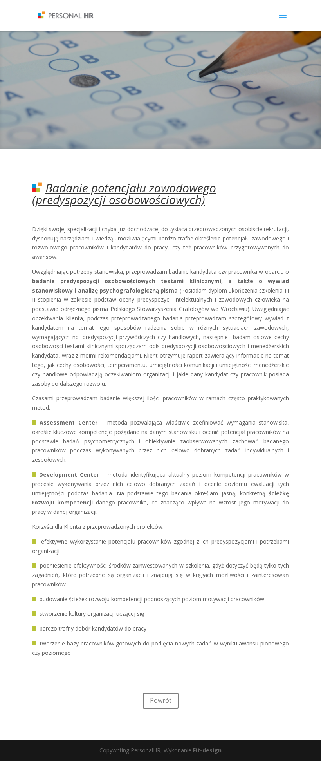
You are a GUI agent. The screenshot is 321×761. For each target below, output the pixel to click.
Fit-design (207, 750)
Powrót (160, 700)
